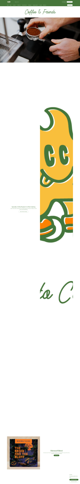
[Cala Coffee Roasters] (9, 2)
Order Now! (56, 455)
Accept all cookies (74, 479)
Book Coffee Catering (23, 211)
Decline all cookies (74, 481)
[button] (70, 2)
